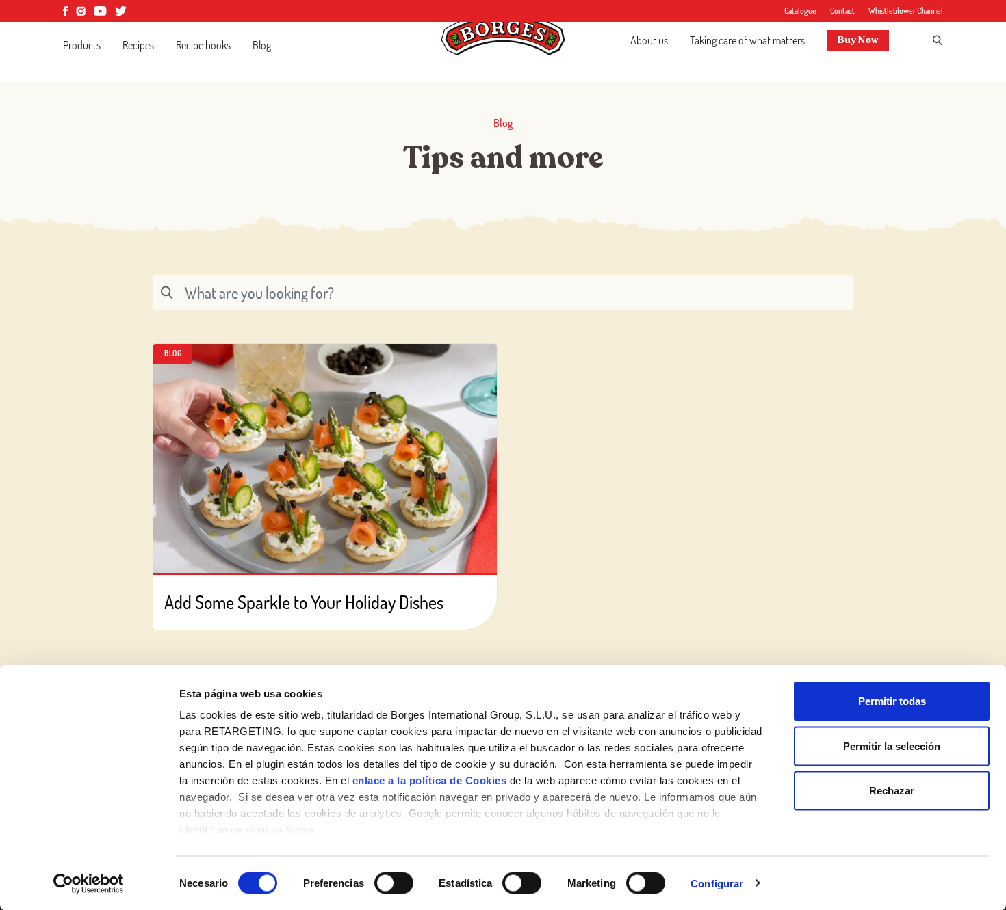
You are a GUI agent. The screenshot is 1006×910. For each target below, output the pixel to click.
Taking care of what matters (747, 40)
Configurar (717, 883)
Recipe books (203, 45)
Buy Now (858, 40)
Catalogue (800, 10)
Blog (262, 45)
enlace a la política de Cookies (429, 780)
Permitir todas (892, 701)
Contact (842, 10)
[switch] (393, 883)
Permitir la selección (891, 745)
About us (649, 40)
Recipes (138, 45)
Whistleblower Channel (905, 10)
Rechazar (891, 791)
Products (82, 45)
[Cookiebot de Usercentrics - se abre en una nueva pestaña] (89, 883)
